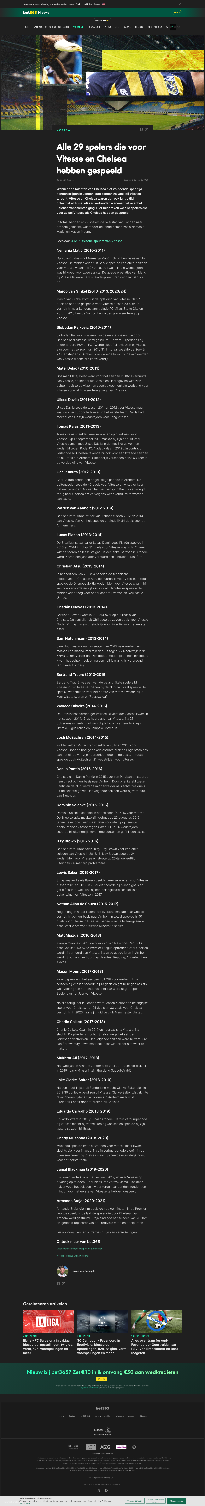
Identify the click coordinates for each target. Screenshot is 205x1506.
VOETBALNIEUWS (140, 1336)
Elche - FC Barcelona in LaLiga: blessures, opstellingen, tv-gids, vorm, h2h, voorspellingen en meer (48, 1347)
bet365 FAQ (85, 1416)
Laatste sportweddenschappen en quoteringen (79, 1248)
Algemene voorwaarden (89, 1388)
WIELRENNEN (112, 27)
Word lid (177, 12)
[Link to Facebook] (141, 131)
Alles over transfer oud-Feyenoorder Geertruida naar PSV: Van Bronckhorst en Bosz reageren (155, 1347)
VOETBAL (78, 27)
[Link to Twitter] (146, 131)
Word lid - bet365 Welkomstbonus (73, 1255)
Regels (61, 1416)
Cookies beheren (134, 1501)
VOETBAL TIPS (30, 1336)
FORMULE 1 (94, 27)
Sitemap (143, 1416)
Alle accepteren (176, 1501)
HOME (26, 27)
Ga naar (98, 20)
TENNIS (139, 27)
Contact (72, 1416)
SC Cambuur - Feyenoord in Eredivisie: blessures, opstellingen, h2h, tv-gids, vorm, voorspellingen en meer (102, 1347)
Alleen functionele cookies (156, 1500)
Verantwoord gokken (103, 1416)
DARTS (127, 27)
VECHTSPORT (155, 27)
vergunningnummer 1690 (127, 1470)
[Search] (179, 27)
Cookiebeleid (25, 1503)
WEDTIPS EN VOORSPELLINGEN (51, 27)
